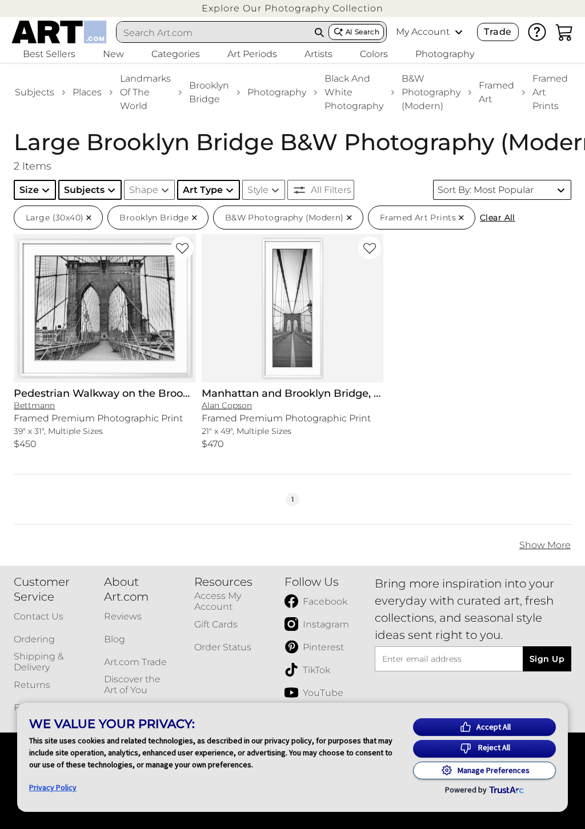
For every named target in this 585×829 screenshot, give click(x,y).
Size (29, 189)
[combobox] (214, 32)
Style (258, 189)
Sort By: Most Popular (486, 189)
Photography (276, 92)
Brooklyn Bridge (209, 92)
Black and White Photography (353, 92)
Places (87, 92)
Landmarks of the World (145, 92)
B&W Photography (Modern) (431, 92)
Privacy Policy (53, 787)
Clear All (497, 218)
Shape (143, 189)
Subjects (34, 92)
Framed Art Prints (550, 92)
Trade (497, 31)
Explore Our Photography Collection (292, 8)
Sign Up (547, 659)
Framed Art (496, 92)
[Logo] (59, 32)
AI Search (362, 31)
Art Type (203, 189)
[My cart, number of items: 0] (564, 32)
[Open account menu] (459, 32)
